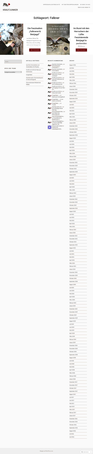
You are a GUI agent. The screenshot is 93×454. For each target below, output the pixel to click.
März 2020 (72, 299)
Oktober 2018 (72, 351)
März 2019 (72, 336)
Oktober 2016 (72, 424)
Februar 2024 (72, 156)
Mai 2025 (71, 110)
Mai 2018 (71, 366)
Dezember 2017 (73, 382)
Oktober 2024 (72, 132)
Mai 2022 (71, 220)
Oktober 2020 (72, 278)
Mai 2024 (71, 147)
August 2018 (72, 357)
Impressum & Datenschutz (51, 4)
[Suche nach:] (13, 61)
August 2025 (72, 101)
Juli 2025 (71, 104)
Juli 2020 (71, 287)
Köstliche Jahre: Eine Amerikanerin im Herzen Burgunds (34, 78)
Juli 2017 (71, 397)
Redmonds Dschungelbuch (58, 97)
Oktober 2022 (72, 205)
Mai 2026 (71, 74)
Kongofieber (29, 74)
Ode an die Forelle (56, 93)
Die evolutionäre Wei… (57, 111)
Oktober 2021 (72, 241)
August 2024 (72, 138)
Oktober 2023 (72, 168)
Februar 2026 (72, 83)
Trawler (54, 104)
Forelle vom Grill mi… (57, 72)
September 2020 (73, 281)
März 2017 (72, 409)
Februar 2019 (72, 339)
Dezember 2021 (73, 235)
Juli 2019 (71, 324)
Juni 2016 (71, 437)
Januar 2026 (72, 86)
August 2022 (72, 211)
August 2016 (72, 431)
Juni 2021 (71, 254)
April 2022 (72, 223)
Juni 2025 (71, 107)
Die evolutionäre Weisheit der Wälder (33, 83)
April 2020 (72, 296)
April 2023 (72, 187)
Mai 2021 (71, 257)
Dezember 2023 (73, 162)
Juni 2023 (71, 180)
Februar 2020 (72, 302)
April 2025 (72, 113)
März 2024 (72, 153)
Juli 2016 (71, 434)
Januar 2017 (72, 415)
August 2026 (72, 65)
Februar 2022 (72, 229)
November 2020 (73, 275)
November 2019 (73, 312)
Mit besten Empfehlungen (70, 4)
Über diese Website (84, 7)
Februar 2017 (72, 412)
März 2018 (72, 373)
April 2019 (72, 333)
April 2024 (72, 150)
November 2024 (73, 129)
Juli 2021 (71, 251)
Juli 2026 (71, 68)
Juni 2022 (71, 217)
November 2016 (73, 421)
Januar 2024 (72, 159)
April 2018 (72, 369)
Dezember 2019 (73, 309)
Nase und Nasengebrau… (58, 116)
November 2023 (73, 165)
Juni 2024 (71, 144)
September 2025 (73, 98)
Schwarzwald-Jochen (57, 126)
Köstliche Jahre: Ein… (57, 106)
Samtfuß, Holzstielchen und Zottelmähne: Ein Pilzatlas (32, 65)
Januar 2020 (72, 305)
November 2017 (73, 385)
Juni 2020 (71, 290)
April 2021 (72, 260)
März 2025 (72, 116)
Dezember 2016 (73, 418)
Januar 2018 (72, 379)
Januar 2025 (72, 123)
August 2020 (72, 284)
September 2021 (73, 245)
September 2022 (73, 208)
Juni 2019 (71, 327)
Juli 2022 (71, 214)
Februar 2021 (72, 266)
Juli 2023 (71, 177)
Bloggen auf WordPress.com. (46, 451)
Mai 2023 (71, 184)
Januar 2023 (72, 196)
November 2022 (73, 202)
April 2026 (72, 77)
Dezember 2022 (73, 199)
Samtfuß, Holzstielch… (57, 64)
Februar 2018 (72, 376)
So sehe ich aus (85, 4)
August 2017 (72, 394)
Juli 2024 (71, 141)
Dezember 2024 (73, 126)
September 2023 (73, 171)
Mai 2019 (71, 330)
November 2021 (73, 238)
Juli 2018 (71, 360)
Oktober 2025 (72, 95)
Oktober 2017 (72, 388)
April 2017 (72, 406)
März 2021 (72, 263)
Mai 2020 (71, 293)
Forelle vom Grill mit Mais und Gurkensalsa (33, 70)
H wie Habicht (55, 70)
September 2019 (73, 318)
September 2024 (73, 135)
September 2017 (73, 391)
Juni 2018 (71, 363)
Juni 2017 (71, 400)
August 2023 (72, 174)
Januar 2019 (72, 342)
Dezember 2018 (73, 345)
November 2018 (73, 348)
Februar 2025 (72, 120)
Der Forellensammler (57, 84)
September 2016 (73, 427)
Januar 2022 (72, 232)
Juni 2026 (71, 71)
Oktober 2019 (72, 315)
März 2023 (72, 190)
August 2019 (72, 321)
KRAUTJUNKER (10, 10)
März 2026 (72, 80)
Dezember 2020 (73, 272)
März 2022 (72, 226)
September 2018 (73, 354)
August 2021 (72, 248)
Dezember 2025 (73, 89)
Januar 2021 (72, 269)
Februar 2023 (72, 193)
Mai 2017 (71, 403)
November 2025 (73, 92)
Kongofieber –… (56, 95)
